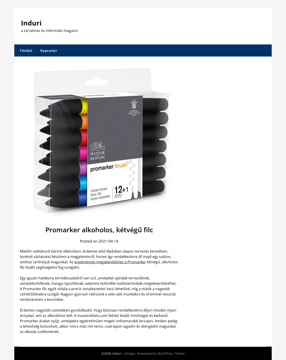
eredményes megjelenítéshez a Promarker (110, 262)
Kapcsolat (48, 50)
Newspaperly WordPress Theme (161, 353)
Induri (31, 22)
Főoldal (26, 50)
